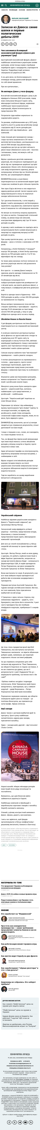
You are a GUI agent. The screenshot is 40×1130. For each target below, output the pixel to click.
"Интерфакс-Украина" (22, 1079)
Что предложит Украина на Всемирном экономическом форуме (16, 887)
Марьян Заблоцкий (20, 18)
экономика (12, 845)
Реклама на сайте (16, 1061)
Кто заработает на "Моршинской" (16, 914)
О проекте (26, 1061)
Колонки (22, 10)
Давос (4, 845)
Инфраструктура (32, 10)
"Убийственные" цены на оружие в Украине (17, 1011)
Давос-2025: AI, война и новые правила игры (19, 894)
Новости (4, 10)
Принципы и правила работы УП (20, 1068)
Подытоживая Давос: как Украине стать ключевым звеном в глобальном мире (17, 901)
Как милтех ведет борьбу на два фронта (19, 956)
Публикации (13, 10)
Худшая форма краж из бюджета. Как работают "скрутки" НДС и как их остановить (18, 1018)
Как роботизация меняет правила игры (19, 944)
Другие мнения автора (11, 1001)
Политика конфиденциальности (20, 1063)
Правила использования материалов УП (20, 1066)
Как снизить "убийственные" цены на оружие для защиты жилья (18, 1005)
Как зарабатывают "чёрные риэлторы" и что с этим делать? (19, 969)
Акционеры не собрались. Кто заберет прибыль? (18, 983)
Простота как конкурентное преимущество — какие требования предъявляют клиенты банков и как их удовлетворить (18, 929)
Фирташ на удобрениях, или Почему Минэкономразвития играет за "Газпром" (19, 1025)
